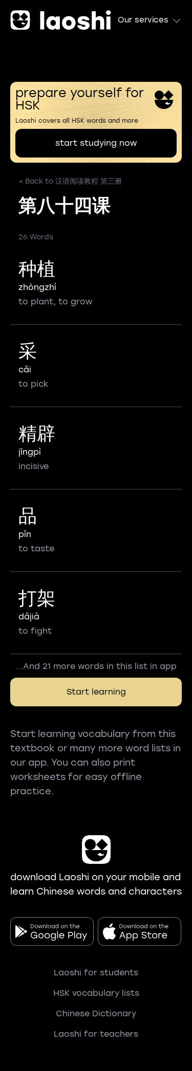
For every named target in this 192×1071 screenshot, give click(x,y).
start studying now (96, 143)
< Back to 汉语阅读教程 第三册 (70, 181)
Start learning (96, 692)
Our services (143, 20)
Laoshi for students (96, 972)
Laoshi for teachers (96, 1034)
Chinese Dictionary (96, 1013)
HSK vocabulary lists (96, 993)
